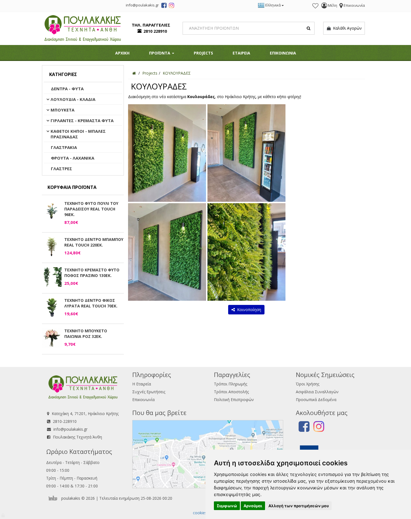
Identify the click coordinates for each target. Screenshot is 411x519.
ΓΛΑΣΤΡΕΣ (61, 168)
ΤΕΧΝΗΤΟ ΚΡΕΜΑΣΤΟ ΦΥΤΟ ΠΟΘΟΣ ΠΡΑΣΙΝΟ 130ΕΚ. (91, 272)
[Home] (134, 73)
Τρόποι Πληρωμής (230, 384)
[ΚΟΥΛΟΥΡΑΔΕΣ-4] (246, 152)
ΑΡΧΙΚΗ (122, 53)
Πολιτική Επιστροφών (234, 399)
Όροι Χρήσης (307, 384)
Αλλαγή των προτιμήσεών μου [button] (298, 505)
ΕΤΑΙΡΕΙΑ (241, 53)
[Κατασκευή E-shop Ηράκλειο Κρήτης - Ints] (54, 498)
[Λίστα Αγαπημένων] (315, 5)
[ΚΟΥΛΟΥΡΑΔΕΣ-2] (167, 152)
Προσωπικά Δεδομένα (316, 399)
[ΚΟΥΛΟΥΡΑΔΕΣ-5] (246, 251)
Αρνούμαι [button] (253, 505)
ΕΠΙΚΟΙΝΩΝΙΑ (283, 53)
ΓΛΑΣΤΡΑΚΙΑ (64, 147)
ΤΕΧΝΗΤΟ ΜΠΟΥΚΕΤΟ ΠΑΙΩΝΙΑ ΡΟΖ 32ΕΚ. (85, 333)
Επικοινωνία (143, 399)
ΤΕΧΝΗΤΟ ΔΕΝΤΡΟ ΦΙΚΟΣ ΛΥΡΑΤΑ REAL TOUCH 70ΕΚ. (90, 303)
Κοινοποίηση (248, 309)
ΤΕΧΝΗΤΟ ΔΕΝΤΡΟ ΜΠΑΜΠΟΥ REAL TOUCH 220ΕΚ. (93, 242)
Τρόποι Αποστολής (231, 391)
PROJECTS (203, 53)
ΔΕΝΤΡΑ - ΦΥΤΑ (67, 88)
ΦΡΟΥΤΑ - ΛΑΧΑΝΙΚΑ (72, 158)
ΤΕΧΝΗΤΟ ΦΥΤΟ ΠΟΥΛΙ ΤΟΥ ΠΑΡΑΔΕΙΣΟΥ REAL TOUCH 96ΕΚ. (91, 209)
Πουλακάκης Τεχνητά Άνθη (77, 437)
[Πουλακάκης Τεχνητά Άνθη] (82, 27)
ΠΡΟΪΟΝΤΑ (160, 53)
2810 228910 (155, 31)
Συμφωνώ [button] (227, 505)
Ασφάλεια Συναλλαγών (317, 391)
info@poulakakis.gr (70, 429)
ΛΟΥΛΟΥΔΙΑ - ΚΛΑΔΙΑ (73, 99)
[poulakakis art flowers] (164, 6)
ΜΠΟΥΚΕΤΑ (62, 110)
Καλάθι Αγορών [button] (346, 28)
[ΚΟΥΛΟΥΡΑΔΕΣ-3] (167, 251)
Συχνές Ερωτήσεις (148, 391)
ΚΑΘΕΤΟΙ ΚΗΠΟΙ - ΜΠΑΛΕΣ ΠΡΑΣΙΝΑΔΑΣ (78, 133)
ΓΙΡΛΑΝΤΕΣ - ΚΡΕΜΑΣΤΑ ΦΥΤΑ (82, 120)
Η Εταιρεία (141, 384)
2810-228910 (65, 421)
